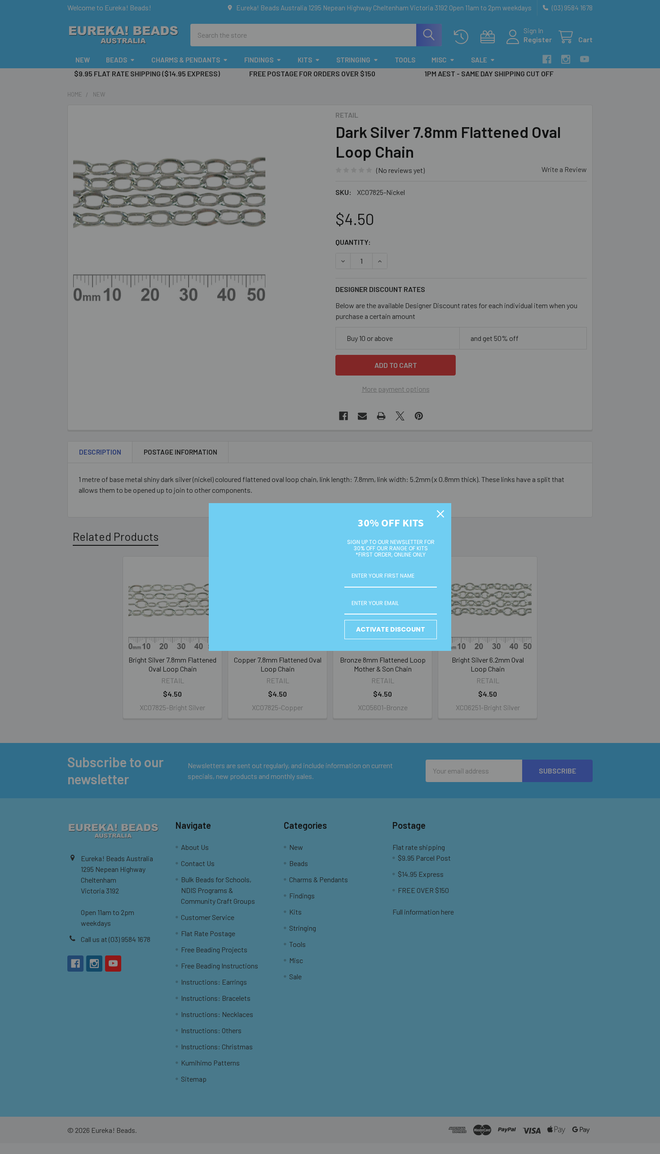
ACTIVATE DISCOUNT (390, 629)
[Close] (440, 514)
